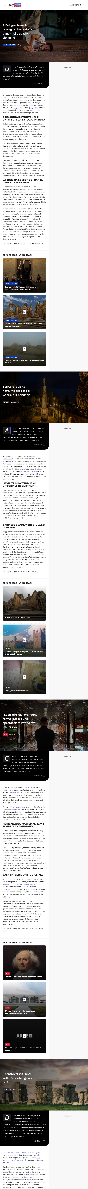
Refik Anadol (15, 792)
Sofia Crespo (30, 889)
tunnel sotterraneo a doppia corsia (20, 1177)
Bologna (15, 108)
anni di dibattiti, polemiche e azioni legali (23, 1153)
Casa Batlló (16, 809)
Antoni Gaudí (26, 787)
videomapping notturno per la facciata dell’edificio (24, 884)
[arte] (16, 5)
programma (33, 108)
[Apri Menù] (6, 5)
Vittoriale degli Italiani (27, 471)
